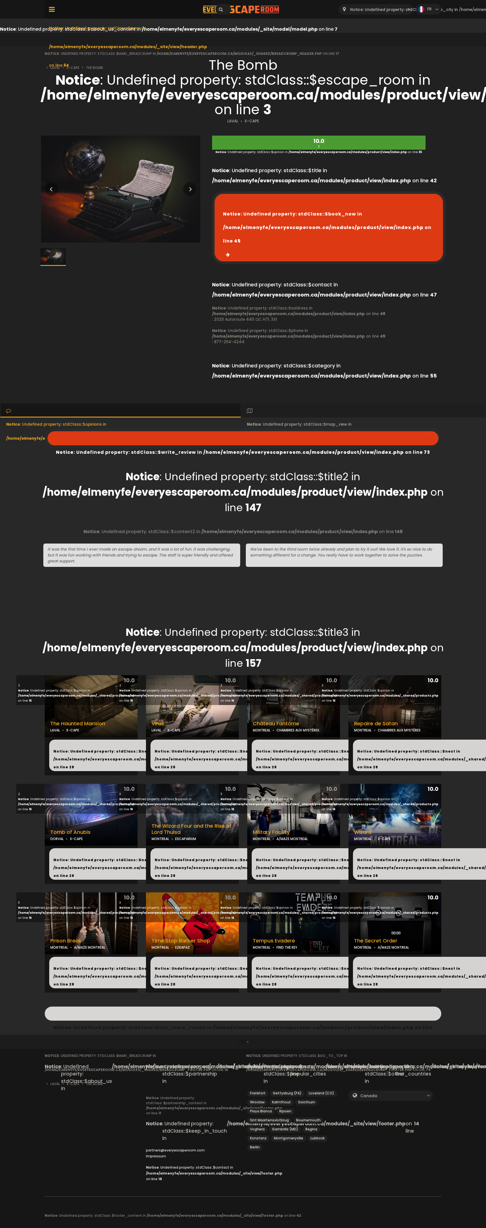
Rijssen (285, 1111)
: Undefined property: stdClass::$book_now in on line (327, 227)
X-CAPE (251, 121)
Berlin (255, 1147)
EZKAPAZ (182, 947)
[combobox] (376, 9)
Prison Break (66, 941)
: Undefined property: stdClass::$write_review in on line (243, 438)
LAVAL (232, 121)
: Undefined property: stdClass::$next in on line (132, 759)
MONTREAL (261, 730)
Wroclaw (257, 1102)
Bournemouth (308, 1120)
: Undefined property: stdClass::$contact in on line (214, 1173)
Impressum (156, 1156)
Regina (311, 1129)
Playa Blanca (261, 1111)
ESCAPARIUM (185, 838)
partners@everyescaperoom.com (175, 1150)
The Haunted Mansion (77, 723)
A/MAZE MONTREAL (292, 838)
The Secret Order (375, 941)
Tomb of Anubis (70, 832)
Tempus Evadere (274, 941)
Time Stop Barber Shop (181, 941)
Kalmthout (281, 1102)
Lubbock (317, 1138)
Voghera (257, 1129)
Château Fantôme (276, 723)
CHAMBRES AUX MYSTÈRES (297, 730)
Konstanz (258, 1138)
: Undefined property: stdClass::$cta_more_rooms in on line (243, 1014)
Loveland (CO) (321, 1093)
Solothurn (306, 1102)
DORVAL (57, 838)
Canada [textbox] (368, 1096)
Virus (158, 723)
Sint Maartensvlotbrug (269, 1120)
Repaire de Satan (376, 723)
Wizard (363, 832)
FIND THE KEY (286, 947)
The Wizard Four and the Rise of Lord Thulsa (191, 829)
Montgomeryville (288, 1138)
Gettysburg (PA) (287, 1093)
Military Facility (271, 832)
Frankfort (258, 1093)
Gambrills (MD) (285, 1129)
